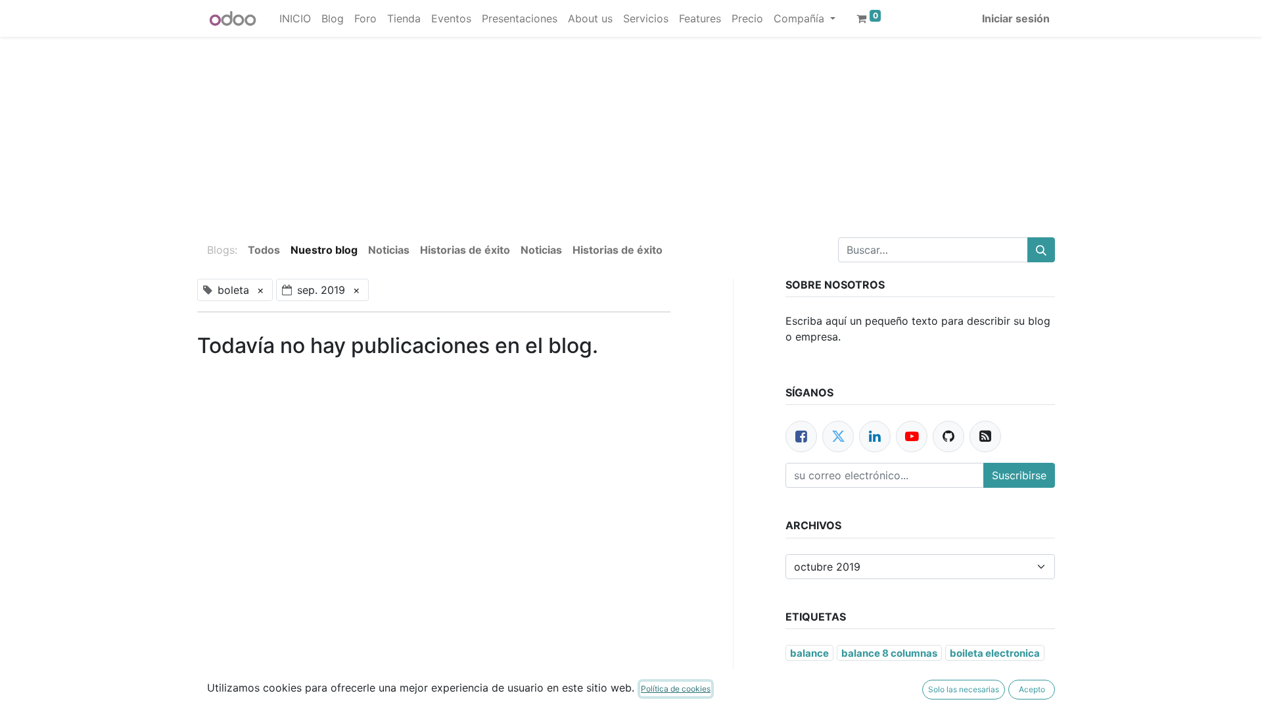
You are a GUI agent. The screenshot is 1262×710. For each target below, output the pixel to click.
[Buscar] (1041, 249)
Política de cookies (676, 689)
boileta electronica (995, 653)
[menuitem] (295, 18)
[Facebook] (801, 436)
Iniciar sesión (1016, 18)
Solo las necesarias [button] (963, 689)
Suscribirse (1019, 475)
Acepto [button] (1032, 689)
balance (809, 653)
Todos (264, 249)
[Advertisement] (394, 129)
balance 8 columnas (889, 653)
